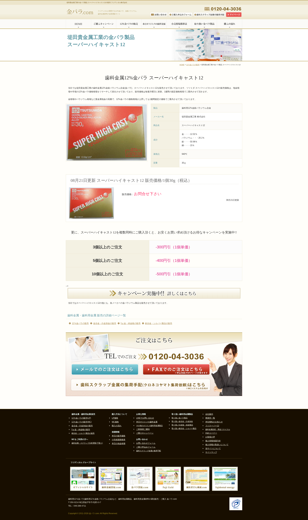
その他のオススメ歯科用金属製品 (149, 426)
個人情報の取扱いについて (216, 445)
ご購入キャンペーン (103, 24)
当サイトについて (213, 448)
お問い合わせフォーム (145, 443)
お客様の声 (210, 437)
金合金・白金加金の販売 (104, 323)
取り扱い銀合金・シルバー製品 (184, 428)
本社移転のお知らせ (214, 422)
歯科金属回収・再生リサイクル (217, 429)
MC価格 (115, 422)
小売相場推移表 (179, 24)
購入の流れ (229, 24)
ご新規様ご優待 (143, 429)
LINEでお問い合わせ (145, 418)
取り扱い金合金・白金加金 (182, 421)
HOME (78, 24)
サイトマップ (211, 452)
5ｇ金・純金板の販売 (131, 323)
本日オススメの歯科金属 (154, 24)
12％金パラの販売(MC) (82, 422)
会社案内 (209, 414)
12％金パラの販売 (192, 65)
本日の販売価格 (118, 436)
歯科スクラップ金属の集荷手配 (148, 451)
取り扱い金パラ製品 (204, 24)
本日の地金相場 (118, 443)
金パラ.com (80, 12)
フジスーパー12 (212, 426)
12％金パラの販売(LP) (81, 418)
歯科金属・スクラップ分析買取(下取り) (87, 443)
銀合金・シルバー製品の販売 (158, 323)
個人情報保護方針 (213, 441)
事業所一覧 (210, 418)
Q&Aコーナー (211, 433)
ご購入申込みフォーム (145, 447)
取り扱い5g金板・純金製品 (182, 425)
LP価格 (115, 418)
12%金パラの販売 (128, 24)
